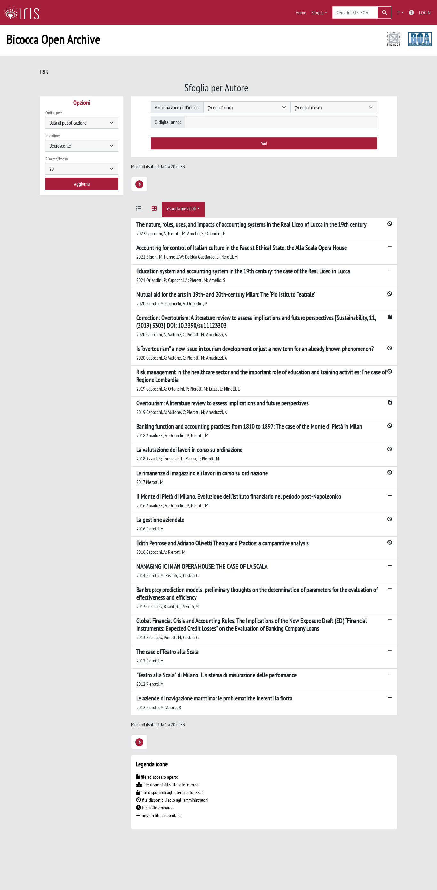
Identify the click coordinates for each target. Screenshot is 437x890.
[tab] (139, 209)
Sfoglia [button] (317, 12)
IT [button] (398, 12)
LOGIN (425, 12)
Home (301, 12)
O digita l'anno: (168, 122)
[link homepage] (24, 12)
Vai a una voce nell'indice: (177, 107)
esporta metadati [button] (181, 208)
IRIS (44, 72)
